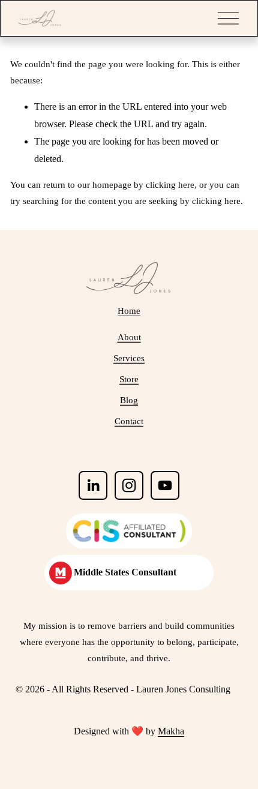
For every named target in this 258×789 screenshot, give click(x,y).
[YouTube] (165, 485)
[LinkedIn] (93, 485)
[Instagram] (129, 485)
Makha (171, 731)
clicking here (170, 185)
